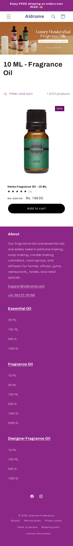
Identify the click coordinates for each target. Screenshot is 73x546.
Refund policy (32, 521)
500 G (12, 339)
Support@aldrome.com (26, 286)
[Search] (53, 16)
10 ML (12, 375)
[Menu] (8, 16)
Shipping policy (50, 527)
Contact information (38, 534)
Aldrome (34, 516)
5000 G (13, 423)
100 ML (13, 329)
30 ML (12, 320)
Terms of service (27, 527)
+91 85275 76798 (21, 295)
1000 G (13, 348)
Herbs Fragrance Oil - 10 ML (27, 186)
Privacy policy (53, 521)
